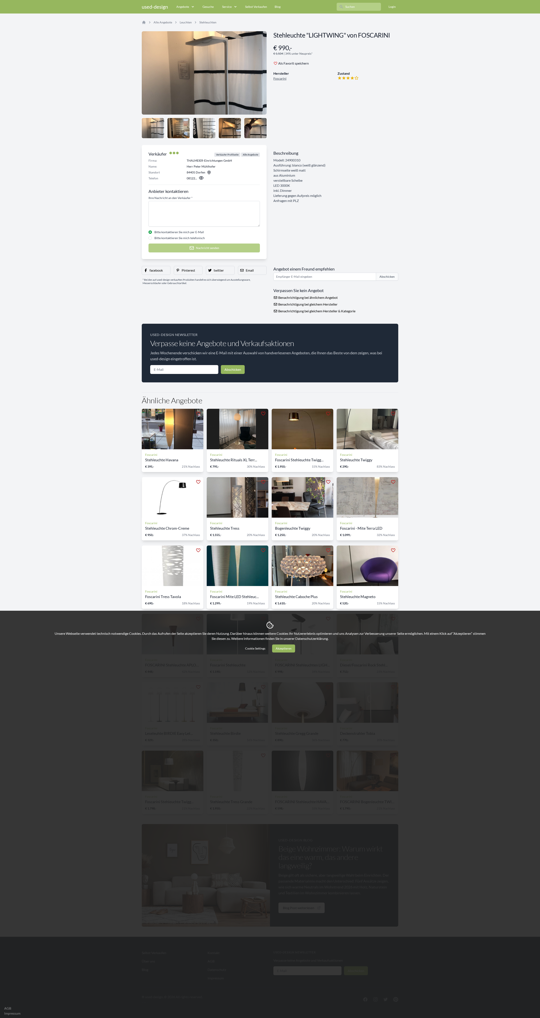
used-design (155, 7)
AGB (7, 1008)
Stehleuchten (207, 22)
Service (227, 6)
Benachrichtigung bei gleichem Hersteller (308, 304)
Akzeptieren (284, 648)
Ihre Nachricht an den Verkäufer (170, 198)
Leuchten (186, 22)
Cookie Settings (255, 648)
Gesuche (208, 6)
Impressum (12, 1013)
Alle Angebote (163, 22)
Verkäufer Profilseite (227, 154)
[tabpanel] (204, 73)
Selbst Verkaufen (256, 6)
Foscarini (279, 78)
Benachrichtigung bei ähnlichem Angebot (308, 297)
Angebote (182, 6)
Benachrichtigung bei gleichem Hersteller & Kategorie (316, 311)
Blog (278, 6)
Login (392, 6)
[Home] (144, 22)
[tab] (153, 128)
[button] (156, 270)
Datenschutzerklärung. (311, 638)
